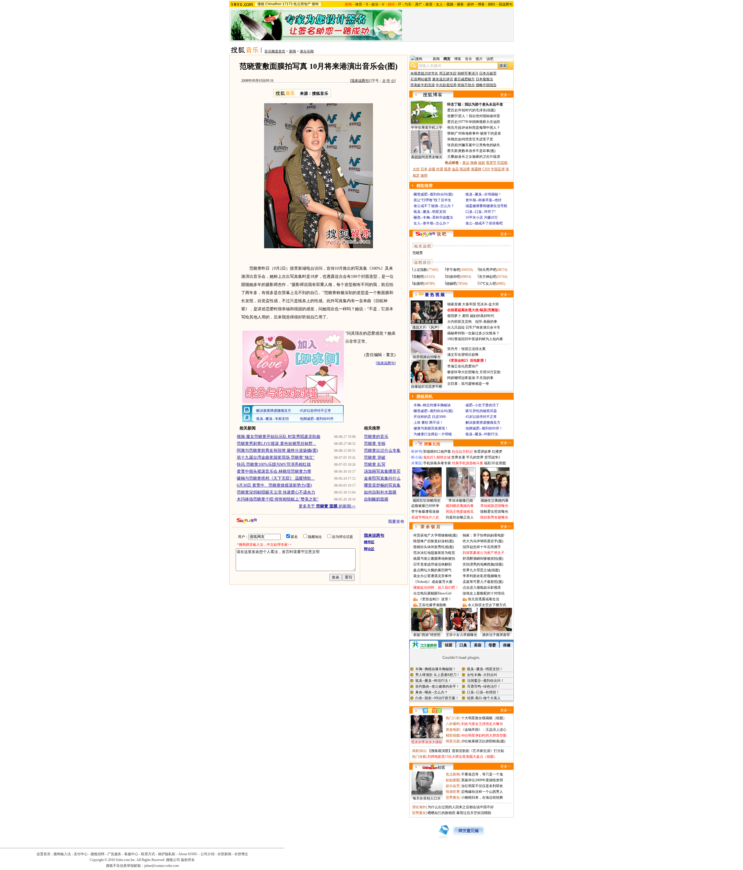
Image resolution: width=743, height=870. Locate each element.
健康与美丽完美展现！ (431, 428)
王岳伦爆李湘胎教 (432, 605)
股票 (447, 169)
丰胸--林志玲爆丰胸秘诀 (432, 405)
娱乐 (375, 4)
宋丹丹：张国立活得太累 (466, 349)
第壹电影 (453, 730)
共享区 (416, 463)
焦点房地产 (302, 4)
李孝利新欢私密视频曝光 (482, 576)
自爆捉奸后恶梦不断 (426, 387)
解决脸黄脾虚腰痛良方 (483, 422)
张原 (450, 145)
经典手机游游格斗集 (467, 463)
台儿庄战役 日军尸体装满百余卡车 (473, 327)
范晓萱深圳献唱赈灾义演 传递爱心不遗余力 (276, 492)
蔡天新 (452, 151)
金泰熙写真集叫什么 (382, 478)
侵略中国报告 (486, 85)
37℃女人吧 (487, 284)
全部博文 (241, 854)
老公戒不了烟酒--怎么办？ (434, 206)
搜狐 (260, 4)
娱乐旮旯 (453, 786)
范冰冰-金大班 (488, 304)
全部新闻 (224, 854)
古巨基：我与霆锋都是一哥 (468, 384)
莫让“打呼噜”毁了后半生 (432, 200)
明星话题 (453, 741)
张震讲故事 (482, 451)
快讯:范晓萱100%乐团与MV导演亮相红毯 (274, 464)
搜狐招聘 (97, 854)
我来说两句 (360, 81)
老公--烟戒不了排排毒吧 (484, 223)
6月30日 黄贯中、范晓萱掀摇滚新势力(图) (274, 485)
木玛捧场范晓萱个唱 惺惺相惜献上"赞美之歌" (278, 499)
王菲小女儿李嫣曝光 (461, 635)
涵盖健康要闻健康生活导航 (486, 206)
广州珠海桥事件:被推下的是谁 (478, 133)
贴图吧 (418, 284)
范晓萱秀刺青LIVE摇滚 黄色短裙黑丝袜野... (276, 443)
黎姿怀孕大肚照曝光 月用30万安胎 (473, 372)
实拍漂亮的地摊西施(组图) (483, 564)
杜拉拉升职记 (462, 451)
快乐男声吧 (487, 270)
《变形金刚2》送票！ (435, 599)
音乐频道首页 (274, 51)
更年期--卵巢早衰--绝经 (484, 200)
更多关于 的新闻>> (327, 506)
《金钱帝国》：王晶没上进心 (483, 730)
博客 (481, 4)
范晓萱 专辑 (374, 443)
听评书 (416, 451)
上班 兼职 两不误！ (428, 422)
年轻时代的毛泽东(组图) (476, 110)
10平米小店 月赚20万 (482, 217)
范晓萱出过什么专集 (382, 450)
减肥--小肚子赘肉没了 (482, 405)
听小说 (416, 457)
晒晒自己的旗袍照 (441, 813)
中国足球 (498, 169)
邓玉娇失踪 (448, 73)
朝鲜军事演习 (467, 73)
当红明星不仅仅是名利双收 (482, 786)
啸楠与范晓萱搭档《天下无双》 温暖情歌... (276, 478)
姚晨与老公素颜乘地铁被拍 (434, 559)
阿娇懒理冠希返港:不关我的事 (470, 378)
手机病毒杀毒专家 (437, 463)
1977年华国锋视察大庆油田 (479, 122)
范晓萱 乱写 (374, 464)
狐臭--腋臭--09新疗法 (482, 434)
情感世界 (453, 792)
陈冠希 (465, 169)
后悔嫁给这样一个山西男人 (482, 792)
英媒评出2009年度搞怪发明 (482, 780)
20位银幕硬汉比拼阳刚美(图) (483, 741)
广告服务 (114, 854)
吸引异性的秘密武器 (481, 411)
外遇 (439, 169)
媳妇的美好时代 (482, 316)
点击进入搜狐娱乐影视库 (482, 588)
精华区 (369, 542)
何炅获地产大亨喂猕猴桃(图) (435, 535)
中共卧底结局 (446, 85)
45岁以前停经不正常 (481, 417)
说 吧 (441, 234)
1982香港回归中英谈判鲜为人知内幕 (475, 339)
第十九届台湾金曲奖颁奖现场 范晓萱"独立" (276, 457)
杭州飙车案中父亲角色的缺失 (477, 145)
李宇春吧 (453, 270)
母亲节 (491, 163)
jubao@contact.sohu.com (161, 866)
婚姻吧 (451, 284)
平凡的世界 (475, 457)
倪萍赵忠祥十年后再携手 (482, 547)
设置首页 (44, 854)
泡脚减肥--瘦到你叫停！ (484, 428)
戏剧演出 (419, 751)
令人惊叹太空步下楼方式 (487, 605)
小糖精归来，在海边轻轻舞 (482, 797)
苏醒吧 (418, 277)
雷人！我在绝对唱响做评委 (479, 116)
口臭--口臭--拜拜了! (481, 212)
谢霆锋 (476, 169)
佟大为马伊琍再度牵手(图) (483, 541)
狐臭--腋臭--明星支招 (430, 212)
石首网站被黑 (420, 79)
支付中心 (81, 854)
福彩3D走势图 (495, 463)
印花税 (502, 163)
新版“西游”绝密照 (427, 635)
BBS (491, 4)
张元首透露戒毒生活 (483, 599)
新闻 (292, 51)
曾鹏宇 (452, 116)
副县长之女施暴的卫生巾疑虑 (477, 157)
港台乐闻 (307, 51)
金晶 (455, 169)
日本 (424, 169)
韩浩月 (452, 128)
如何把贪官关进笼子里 (475, 139)
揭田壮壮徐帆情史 (427, 501)
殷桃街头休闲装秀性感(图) (433, 547)
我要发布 (396, 521)
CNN (486, 169)
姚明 (424, 175)
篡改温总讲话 (442, 79)
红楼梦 (497, 451)
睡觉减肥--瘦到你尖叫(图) (433, 194)
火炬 (416, 169)
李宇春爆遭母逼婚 (425, 512)
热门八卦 (453, 718)
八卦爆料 (453, 724)
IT (399, 4)
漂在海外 (419, 807)
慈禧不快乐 (466, 85)
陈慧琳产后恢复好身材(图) (433, 541)
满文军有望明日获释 (463, 355)
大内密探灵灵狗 (459, 322)
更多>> (505, 95)
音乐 (468, 59)
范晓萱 (417, 253)
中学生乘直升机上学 (426, 128)
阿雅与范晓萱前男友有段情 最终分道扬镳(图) (277, 450)
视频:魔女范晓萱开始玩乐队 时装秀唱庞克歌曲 (278, 436)
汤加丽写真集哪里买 (382, 471)
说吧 (489, 59)
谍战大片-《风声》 (426, 327)
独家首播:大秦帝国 (461, 304)
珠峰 (473, 163)
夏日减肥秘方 (464, 79)
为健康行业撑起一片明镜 (433, 434)
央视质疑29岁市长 (424, 73)
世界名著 (458, 457)
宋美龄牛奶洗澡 (422, 85)
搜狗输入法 (62, 854)
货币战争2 (492, 457)
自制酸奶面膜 (376, 499)
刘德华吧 (453, 277)
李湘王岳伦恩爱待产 (463, 366)
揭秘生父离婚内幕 (494, 501)
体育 (358, 4)
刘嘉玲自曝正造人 (460, 517)
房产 (418, 4)
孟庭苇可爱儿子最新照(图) (483, 582)
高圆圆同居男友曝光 (426, 157)
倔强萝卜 (454, 316)
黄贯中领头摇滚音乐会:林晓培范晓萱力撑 (274, 471)
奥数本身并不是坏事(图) (476, 151)
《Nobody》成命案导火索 (432, 582)
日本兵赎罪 (488, 73)
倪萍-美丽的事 (486, 322)
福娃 (481, 163)
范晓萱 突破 (374, 457)
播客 (460, 4)
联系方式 (148, 854)
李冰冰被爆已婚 (460, 501)
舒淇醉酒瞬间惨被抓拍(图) (483, 559)
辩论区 (369, 549)
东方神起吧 (487, 277)
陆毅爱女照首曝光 (494, 512)
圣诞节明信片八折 (425, 517)
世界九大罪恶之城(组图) (481, 570)
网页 (446, 59)
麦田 (465, 316)
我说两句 (506, 4)
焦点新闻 (453, 774)
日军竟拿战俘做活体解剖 (432, 564)
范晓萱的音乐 (376, 436)
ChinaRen (273, 4)
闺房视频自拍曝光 (427, 357)
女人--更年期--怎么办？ (432, 223)
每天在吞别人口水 (427, 798)
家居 (428, 4)
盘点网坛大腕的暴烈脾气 (432, 570)
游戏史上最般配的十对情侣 (483, 593)
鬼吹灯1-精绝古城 (436, 457)
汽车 (408, 4)
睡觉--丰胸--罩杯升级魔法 (433, 217)
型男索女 (453, 797)
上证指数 (420, 270)
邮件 (470, 4)
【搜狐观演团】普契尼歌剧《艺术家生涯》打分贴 (466, 751)
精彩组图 (453, 735)
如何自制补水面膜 (380, 492)
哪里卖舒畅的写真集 (382, 485)
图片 (479, 59)
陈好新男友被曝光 (494, 517)
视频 (449, 4)
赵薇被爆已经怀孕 (425, 506)
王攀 (450, 157)
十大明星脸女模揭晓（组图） (483, 718)
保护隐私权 (166, 854)
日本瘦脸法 (484, 79)
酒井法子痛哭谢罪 (496, 635)
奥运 (465, 163)
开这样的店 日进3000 (430, 417)
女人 (439, 4)
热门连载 (419, 757)
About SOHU (188, 854)
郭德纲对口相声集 (437, 451)
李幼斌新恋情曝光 (494, 506)
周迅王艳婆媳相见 (460, 512)
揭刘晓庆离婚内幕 (460, 506)
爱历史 (452, 110)
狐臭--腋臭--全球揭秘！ (484, 194)
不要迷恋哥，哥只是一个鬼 (482, 774)
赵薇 (431, 169)
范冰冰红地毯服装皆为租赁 (434, 553)
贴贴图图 (453, 780)
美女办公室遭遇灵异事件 (432, 576)
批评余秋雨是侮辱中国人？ (479, 128)
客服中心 (131, 854)
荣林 (450, 133)
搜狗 (315, 4)
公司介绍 (207, 854)
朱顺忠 (452, 139)
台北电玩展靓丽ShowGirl (432, 593)
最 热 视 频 (435, 295)
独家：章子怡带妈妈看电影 (483, 535)
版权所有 (188, 860)
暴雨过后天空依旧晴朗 (473, 813)
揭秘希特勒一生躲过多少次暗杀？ (473, 333)
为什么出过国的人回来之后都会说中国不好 (461, 807)
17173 (287, 4)
